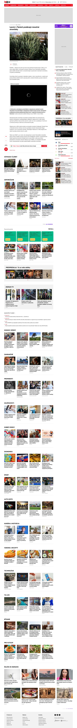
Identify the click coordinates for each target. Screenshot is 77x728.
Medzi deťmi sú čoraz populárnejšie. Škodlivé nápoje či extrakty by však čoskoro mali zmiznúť (34, 608)
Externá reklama (25, 718)
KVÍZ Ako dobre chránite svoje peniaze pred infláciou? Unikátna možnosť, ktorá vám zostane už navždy (22, 256)
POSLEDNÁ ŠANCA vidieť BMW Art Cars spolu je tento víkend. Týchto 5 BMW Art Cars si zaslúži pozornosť (9, 513)
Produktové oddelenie (42, 718)
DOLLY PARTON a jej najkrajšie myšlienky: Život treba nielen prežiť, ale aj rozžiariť (21, 322)
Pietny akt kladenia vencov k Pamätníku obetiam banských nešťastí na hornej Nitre (44, 303)
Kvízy (46, 5)
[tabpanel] (64, 79)
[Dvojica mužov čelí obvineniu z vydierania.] (29, 294)
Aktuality (18, 541)
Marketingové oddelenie (42, 723)
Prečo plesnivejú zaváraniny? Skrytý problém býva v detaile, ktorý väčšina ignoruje (22, 656)
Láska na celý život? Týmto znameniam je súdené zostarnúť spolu (66, 134)
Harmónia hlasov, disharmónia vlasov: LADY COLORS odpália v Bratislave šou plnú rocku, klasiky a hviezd (34, 256)
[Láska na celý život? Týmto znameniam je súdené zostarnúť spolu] (58, 134)
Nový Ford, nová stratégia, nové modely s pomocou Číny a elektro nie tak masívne (22, 512)
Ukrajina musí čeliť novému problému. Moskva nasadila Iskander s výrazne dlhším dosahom (9, 585)
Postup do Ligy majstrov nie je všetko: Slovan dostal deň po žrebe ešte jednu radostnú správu (34, 488)
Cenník (24, 721)
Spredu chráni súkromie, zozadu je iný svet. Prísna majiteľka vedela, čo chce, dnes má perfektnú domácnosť (22, 633)
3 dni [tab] (65, 67)
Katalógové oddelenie (42, 721)
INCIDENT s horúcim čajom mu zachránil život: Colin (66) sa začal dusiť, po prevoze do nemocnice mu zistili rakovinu (47, 417)
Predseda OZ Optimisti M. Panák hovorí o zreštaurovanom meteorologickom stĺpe (12, 303)
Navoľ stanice (57, 158)
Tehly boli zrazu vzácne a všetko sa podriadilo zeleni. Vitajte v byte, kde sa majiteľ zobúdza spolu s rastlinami (9, 633)
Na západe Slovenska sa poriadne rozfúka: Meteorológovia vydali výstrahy (34, 343)
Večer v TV (65, 139)
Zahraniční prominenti (32, 395)
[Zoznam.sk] (57, 720)
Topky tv (51, 5)
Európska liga (19, 491)
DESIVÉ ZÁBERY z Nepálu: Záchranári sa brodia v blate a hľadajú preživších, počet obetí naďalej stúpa (66, 181)
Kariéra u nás (9, 721)
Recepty (18, 659)
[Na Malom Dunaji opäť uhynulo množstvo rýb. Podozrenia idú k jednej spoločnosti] (9, 601)
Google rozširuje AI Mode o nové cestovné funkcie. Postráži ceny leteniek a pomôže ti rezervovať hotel (22, 585)
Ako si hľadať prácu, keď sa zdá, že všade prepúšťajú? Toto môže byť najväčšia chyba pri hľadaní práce (34, 537)
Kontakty (40, 714)
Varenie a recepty (11, 548)
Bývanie (7, 619)
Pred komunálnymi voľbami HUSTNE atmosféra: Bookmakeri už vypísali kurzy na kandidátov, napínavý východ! (28, 319)
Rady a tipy (43, 564)
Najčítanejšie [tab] (59, 67)
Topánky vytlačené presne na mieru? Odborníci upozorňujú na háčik (9, 416)
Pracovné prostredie (7, 541)
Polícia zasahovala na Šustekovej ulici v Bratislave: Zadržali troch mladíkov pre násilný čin (47, 343)
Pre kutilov (8, 643)
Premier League (6, 493)
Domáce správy (10, 330)
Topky (16, 24)
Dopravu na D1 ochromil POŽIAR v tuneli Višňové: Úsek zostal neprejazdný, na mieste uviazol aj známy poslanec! (22, 344)
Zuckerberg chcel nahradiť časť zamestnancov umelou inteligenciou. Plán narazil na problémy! (21, 537)
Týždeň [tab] (71, 67)
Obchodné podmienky (26, 720)
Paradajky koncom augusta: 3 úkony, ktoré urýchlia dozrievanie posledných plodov (34, 656)
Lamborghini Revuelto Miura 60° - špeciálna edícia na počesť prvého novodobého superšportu (47, 512)
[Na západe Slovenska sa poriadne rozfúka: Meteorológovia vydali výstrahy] (35, 336)
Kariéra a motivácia (11, 523)
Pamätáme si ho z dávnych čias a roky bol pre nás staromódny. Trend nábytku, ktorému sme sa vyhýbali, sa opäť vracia (47, 633)
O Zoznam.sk (9, 714)
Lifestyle (57, 5)
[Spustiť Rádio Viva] (63, 25)
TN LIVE (7, 595)
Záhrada (30, 659)
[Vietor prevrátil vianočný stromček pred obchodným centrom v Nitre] (22, 163)
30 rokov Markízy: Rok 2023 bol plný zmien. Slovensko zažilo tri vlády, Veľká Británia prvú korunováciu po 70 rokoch (47, 609)
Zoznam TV (10, 287)
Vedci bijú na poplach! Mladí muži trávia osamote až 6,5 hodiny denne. (22, 416)
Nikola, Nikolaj (48, 2)
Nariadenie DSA (9, 724)
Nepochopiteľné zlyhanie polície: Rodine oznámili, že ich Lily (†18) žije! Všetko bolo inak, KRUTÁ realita (26, 325)
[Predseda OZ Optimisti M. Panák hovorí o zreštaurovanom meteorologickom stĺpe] (13, 294)
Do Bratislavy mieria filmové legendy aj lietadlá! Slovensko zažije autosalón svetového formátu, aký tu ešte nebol (9, 256)
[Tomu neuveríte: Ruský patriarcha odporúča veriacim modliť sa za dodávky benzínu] (47, 361)
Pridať (45, 146)
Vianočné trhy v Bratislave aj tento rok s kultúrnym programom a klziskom (35, 170)
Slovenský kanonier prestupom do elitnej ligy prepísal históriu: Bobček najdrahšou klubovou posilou (47, 489)
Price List (24, 723)
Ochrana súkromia (9, 718)
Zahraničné (13, 5)
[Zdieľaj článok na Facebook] (6, 141)
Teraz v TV (57, 139)
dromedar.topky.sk (32, 172)
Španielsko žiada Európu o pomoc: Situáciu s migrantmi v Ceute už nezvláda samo (22, 368)
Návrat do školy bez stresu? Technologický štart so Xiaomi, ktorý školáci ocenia (46, 441)
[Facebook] (55, 715)
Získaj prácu (31, 541)
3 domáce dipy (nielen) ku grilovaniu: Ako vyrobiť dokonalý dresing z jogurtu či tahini (47, 561)
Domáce (7, 5)
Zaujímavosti (33, 5)
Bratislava (43, 347)
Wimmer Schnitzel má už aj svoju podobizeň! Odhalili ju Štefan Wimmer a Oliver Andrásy (47, 392)
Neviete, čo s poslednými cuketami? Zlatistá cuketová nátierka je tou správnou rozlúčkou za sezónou (9, 657)
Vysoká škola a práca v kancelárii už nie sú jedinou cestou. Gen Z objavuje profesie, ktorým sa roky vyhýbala (9, 537)
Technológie (9, 571)
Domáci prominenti (20, 397)
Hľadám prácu (44, 540)
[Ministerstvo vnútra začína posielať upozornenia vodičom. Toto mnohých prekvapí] (35, 505)
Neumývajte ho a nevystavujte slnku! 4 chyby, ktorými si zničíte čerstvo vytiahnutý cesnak (47, 656)
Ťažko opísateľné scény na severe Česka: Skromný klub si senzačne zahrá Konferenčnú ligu (22, 488)
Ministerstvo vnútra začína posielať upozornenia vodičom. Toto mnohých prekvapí (34, 512)
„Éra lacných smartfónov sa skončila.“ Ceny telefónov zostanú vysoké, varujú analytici (47, 584)
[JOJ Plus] (56, 155)
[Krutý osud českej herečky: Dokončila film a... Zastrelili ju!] (9, 385)
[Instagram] (57, 715)
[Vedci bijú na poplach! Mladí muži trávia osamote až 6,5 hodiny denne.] (22, 409)
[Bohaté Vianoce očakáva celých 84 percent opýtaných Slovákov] (47, 163)
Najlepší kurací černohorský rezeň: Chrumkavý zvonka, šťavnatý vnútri (33, 561)
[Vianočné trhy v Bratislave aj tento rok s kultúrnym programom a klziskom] (35, 163)
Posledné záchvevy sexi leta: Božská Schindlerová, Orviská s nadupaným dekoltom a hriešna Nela (22, 393)
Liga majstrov (31, 491)
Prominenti (20, 5)
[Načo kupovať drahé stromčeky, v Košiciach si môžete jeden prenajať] (9, 163)
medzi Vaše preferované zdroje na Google (24, 146)
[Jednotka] (56, 148)
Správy (7, 307)
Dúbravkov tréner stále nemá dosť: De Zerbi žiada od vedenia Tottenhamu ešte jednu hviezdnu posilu (9, 489)
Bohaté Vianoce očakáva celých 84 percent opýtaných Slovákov (47, 170)
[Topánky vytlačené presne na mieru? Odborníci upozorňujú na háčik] (9, 409)
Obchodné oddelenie (41, 720)
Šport (26, 5)
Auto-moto (8, 499)
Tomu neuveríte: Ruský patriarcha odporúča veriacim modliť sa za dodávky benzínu (47, 368)
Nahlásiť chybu (12, 150)
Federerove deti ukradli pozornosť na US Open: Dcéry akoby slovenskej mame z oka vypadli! (34, 392)
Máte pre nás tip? (41, 724)
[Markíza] (56, 142)
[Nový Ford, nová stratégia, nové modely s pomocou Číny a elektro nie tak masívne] (22, 505)
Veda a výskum (31, 587)
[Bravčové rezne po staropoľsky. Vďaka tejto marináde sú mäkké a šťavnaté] (9, 554)
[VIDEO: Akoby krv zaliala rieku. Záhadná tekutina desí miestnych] (22, 601)
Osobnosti (5, 394)
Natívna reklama (25, 724)
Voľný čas (63, 5)
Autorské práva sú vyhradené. (59, 718)
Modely (18, 516)
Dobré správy (9, 427)
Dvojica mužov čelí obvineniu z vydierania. (27, 301)
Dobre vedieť (6, 260)
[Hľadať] (71, 5)
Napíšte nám (9, 723)
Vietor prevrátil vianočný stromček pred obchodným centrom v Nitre (22, 170)
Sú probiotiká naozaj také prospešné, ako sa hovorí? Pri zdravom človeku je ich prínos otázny (34, 584)
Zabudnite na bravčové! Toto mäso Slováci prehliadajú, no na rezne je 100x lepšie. (22, 561)
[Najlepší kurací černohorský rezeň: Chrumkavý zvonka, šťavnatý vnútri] (35, 554)
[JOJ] (56, 145)
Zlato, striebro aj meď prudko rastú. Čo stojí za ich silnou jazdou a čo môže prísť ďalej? (34, 465)
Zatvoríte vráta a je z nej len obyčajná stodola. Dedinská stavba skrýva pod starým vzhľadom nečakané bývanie (34, 633)
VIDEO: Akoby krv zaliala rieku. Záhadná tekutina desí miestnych (22, 608)
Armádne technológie (7, 589)
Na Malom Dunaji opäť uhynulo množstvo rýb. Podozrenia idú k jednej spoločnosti (9, 608)
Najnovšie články (9, 313)
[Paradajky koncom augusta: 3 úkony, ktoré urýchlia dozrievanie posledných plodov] (35, 649)
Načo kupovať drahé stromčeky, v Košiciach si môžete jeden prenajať (9, 170)
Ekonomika (40, 5)
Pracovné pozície (8, 229)
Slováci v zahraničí (45, 493)
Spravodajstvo (40, 717)
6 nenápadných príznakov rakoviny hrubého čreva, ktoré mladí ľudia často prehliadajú (34, 416)
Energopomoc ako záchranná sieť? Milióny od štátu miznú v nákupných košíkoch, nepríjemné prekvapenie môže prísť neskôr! (47, 466)
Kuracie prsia (31, 564)
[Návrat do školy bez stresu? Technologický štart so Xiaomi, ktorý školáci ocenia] (47, 433)
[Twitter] (59, 715)
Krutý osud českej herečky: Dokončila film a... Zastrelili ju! (17, 316)
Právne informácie (10, 717)
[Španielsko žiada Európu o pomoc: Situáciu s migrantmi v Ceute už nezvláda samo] (22, 361)
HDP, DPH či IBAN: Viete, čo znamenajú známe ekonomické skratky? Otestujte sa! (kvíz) (9, 465)
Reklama (24, 714)
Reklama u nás (25, 717)
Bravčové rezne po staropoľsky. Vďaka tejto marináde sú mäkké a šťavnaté (9, 561)
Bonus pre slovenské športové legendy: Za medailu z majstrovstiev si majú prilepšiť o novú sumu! (22, 466)
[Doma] (56, 151)
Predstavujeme (44, 516)
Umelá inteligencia (20, 589)
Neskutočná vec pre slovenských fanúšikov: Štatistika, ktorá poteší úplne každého (47, 255)
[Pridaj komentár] (6, 136)
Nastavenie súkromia (10, 720)
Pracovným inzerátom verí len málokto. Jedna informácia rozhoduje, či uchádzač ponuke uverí (47, 537)
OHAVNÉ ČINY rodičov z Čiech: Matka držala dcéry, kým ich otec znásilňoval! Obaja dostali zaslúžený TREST (35, 368)
